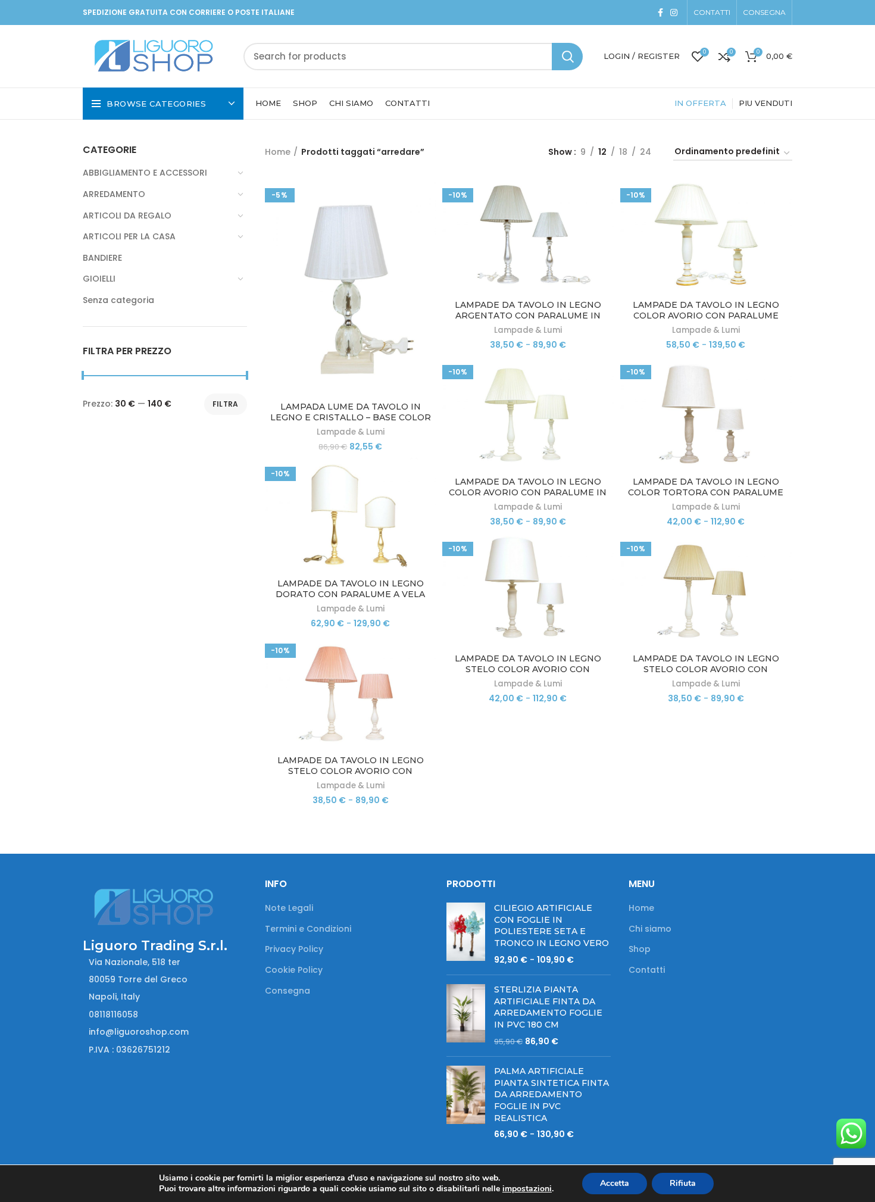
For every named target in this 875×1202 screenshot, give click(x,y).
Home (277, 152)
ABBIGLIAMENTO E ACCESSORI (145, 173)
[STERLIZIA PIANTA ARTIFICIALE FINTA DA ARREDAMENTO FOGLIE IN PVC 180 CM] (465, 1015)
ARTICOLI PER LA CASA (129, 236)
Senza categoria (118, 300)
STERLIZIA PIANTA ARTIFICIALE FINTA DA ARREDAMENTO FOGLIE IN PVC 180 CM (548, 1007)
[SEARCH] (567, 56)
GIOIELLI (99, 279)
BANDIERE (102, 258)
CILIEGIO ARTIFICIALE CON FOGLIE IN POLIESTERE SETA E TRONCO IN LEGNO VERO (551, 925)
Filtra (225, 404)
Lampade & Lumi (351, 432)
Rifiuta (683, 1183)
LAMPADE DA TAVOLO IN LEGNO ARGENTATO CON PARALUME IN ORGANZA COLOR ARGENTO (528, 315)
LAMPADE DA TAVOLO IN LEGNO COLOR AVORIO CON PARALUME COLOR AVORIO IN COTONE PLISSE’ (706, 315)
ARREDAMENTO (114, 194)
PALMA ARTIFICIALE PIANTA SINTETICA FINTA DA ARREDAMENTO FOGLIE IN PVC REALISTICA (551, 1094)
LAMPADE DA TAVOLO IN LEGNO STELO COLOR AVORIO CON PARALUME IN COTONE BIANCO (528, 669)
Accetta (614, 1183)
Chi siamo (650, 929)
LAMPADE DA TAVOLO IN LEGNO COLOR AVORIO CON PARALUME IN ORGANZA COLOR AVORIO (528, 492)
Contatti (647, 970)
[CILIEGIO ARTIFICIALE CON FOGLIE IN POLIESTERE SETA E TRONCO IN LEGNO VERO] (465, 934)
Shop (640, 949)
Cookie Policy (294, 970)
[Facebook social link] (660, 12)
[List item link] (165, 1014)
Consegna (287, 991)
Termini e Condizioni (308, 929)
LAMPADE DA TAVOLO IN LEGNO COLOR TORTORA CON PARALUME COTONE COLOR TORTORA (705, 492)
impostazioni (527, 1189)
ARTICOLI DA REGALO (127, 215)
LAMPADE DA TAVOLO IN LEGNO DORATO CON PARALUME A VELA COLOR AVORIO (350, 594)
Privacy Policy (294, 949)
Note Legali (289, 908)
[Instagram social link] (674, 12)
